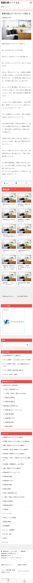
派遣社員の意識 (9, 414)
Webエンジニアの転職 (9, 517)
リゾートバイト (7, 513)
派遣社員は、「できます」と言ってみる (8, 283)
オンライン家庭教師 (8, 530)
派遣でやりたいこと (6, 564)
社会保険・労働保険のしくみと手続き (13, 464)
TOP (10, 551)
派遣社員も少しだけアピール (9, 251)
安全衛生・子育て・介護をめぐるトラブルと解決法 (16, 459)
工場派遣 (5, 509)
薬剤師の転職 (7, 521)
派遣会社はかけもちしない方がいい (24, 251)
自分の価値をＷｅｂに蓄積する (12, 355)
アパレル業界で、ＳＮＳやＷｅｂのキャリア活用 (16, 359)
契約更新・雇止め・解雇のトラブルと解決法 (15, 449)
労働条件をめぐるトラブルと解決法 (13, 437)
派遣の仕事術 (8, 426)
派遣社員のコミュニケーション (13, 410)
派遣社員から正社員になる (10, 405)
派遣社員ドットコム (10, 2)
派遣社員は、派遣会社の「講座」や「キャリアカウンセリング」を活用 (9, 267)
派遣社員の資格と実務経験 (24, 283)
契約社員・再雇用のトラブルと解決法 (13, 453)
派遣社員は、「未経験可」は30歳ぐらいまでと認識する (24, 267)
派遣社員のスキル (7, 17)
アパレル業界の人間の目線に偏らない (13, 370)
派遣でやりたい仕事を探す (10, 385)
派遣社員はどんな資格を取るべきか (24, 220)
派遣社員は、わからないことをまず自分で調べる (9, 235)
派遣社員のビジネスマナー (24, 235)
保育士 (5, 538)
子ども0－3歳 (7, 534)
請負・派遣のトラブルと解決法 (12, 468)
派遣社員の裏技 (9, 422)
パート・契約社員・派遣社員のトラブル (8, 571)
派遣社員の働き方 (10, 401)
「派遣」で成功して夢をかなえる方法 (15, 393)
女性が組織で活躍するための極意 (24, 296)
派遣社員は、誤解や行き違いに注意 (24, 205)
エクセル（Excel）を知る (10, 374)
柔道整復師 (6, 525)
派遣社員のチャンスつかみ (9, 205)
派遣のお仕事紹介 (10, 397)
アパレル (5, 542)
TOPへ (24, 581)
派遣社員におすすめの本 (9, 219)
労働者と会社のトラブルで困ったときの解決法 (16, 441)
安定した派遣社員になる (12, 389)
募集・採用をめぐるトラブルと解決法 (13, 445)
